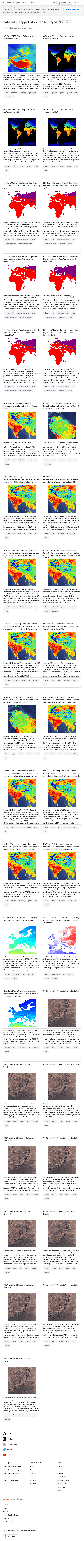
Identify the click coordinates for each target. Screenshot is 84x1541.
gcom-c (69, 93)
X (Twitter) (33, 1480)
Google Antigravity (63, 1480)
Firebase (60, 1473)
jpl (13, 97)
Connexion (77, 2)
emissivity (23, 93)
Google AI (6, 1518)
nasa (6, 537)
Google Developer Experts (11, 1473)
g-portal (54, 93)
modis (7, 464)
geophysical (33, 93)
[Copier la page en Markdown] (67, 22)
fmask (61, 1047)
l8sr (74, 1268)
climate (47, 93)
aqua (46, 680)
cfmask (47, 1047)
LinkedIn (32, 1477)
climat (54, 460)
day (13, 1047)
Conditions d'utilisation (10, 1531)
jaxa (76, 93)
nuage (54, 1047)
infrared (7, 97)
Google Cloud (61, 1484)
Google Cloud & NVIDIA (10, 1480)
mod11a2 (48, 464)
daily (13, 460)
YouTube (33, 1484)
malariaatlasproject (23, 239)
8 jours (47, 460)
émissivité (62, 460)
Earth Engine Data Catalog (21, 2)
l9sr (74, 1341)
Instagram (33, 1473)
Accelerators (7, 1477)
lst (13, 239)
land (46, 97)
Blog (31, 1466)
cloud (54, 1268)
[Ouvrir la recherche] (54, 2)
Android (59, 1466)
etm (60, 1194)
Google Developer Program (12, 1466)
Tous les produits (8, 1522)
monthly (35, 680)
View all (59, 1491)
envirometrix (16, 974)
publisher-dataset (10, 244)
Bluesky (32, 1470)
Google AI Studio (62, 1477)
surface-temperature (25, 244)
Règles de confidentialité (28, 1531)
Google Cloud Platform (10, 1515)
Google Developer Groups (11, 1470)
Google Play (61, 1487)
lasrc (46, 1052)
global (30, 460)
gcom (62, 93)
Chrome (59, 1470)
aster (6, 93)
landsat (75, 1047)
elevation (14, 93)
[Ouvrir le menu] (3, 2)
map (33, 239)
